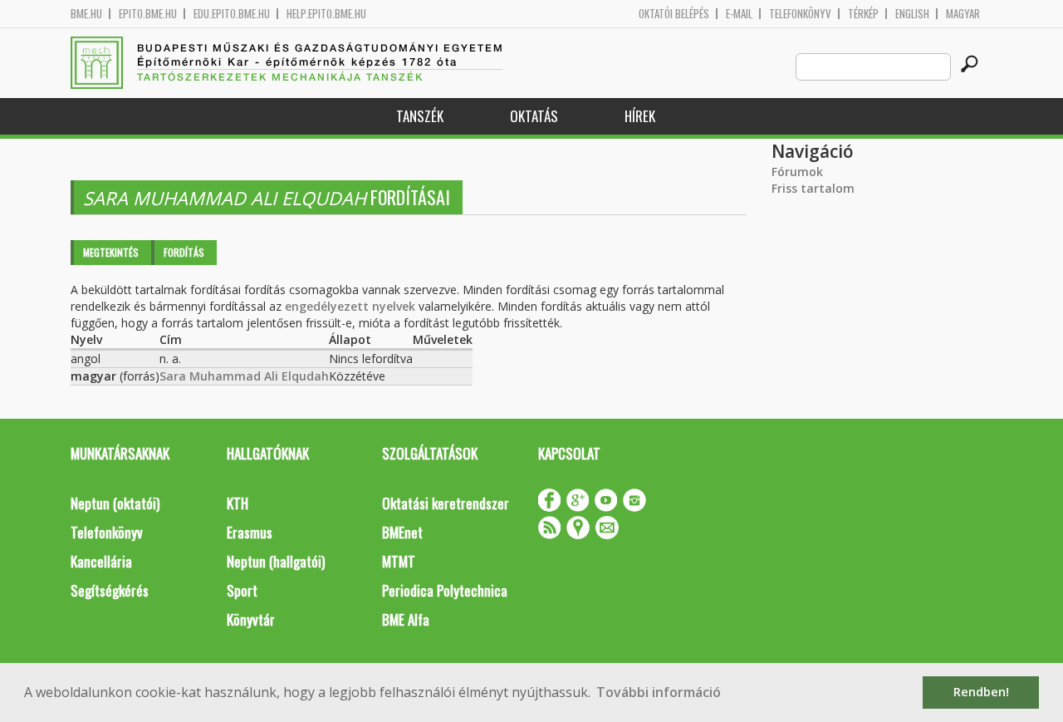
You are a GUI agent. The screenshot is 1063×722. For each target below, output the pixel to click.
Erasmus (249, 532)
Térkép (863, 13)
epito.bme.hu (148, 13)
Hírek (640, 116)
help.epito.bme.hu (326, 13)
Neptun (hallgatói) (276, 561)
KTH (237, 503)
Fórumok (797, 171)
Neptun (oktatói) (115, 503)
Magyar (963, 13)
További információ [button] (658, 692)
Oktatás (534, 116)
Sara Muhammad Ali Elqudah (244, 376)
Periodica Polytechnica (444, 590)
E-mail (739, 13)
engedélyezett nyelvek (350, 306)
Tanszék (419, 116)
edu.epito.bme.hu (231, 13)
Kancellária (101, 561)
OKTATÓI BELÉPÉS (674, 13)
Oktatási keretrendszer (445, 503)
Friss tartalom (813, 188)
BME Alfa (405, 619)
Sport (242, 590)
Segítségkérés (110, 590)
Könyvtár (251, 619)
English (912, 13)
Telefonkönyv (800, 13)
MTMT (398, 561)
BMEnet (402, 532)
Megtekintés (111, 252)
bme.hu (86, 13)
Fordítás (184, 252)
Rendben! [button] (981, 692)
